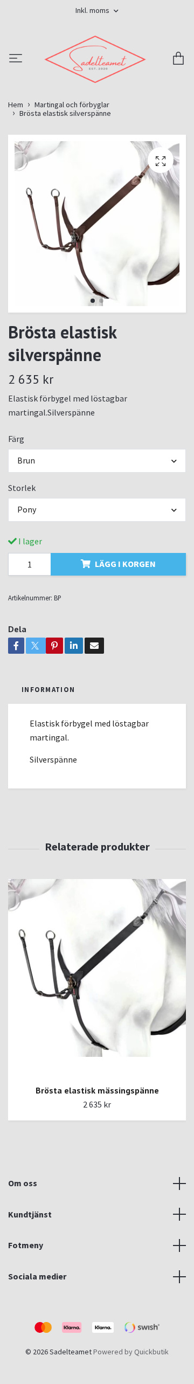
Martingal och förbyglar (71, 165)
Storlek (22, 547)
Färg (16, 499)
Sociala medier (37, 1336)
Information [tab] (48, 749)
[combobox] (97, 520)
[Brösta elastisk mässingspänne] (97, 1037)
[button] (93, 361)
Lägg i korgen (125, 623)
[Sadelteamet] (97, 89)
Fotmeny (25, 1304)
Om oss (22, 1242)
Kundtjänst (30, 1274)
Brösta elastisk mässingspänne (97, 1150)
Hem (15, 165)
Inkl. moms (93, 10)
